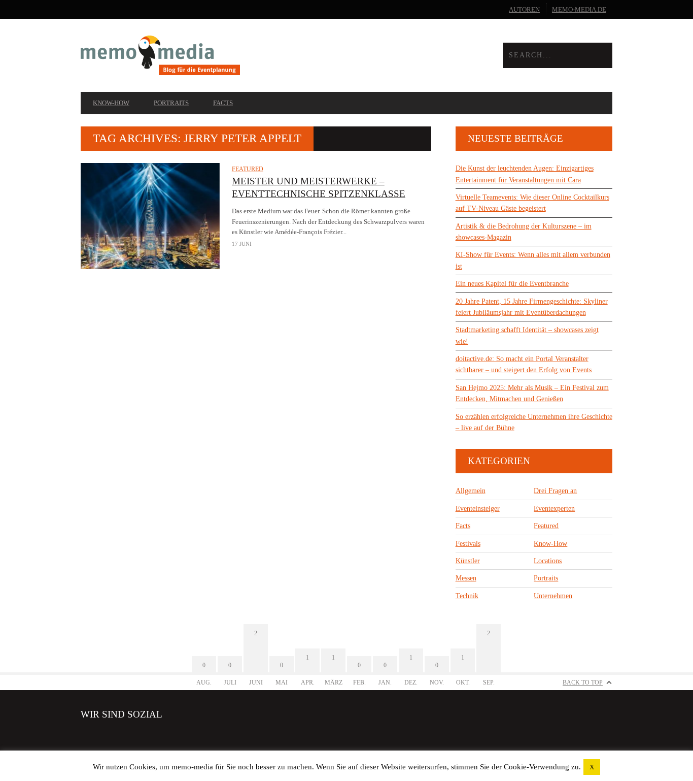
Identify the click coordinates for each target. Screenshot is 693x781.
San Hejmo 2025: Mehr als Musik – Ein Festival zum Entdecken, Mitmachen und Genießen (532, 393)
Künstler (468, 561)
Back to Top (583, 682)
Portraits (171, 103)
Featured (247, 169)
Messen (466, 578)
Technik (467, 596)
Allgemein (471, 491)
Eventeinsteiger (478, 508)
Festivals (468, 543)
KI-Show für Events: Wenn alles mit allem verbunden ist (533, 260)
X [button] (592, 767)
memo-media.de (579, 9)
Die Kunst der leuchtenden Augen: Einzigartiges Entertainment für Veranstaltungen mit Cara (525, 174)
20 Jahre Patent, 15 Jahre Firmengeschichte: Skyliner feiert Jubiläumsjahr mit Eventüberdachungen (532, 307)
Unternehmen (553, 596)
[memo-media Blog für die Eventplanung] (213, 56)
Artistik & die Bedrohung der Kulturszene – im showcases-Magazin (524, 231)
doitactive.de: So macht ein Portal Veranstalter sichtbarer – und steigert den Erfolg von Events (524, 364)
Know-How (111, 103)
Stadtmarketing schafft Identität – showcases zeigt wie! (527, 335)
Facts (223, 103)
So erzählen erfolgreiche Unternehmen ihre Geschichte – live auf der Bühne (534, 422)
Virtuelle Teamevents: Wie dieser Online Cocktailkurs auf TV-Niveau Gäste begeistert (532, 202)
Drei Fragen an (555, 491)
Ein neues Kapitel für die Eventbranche (512, 283)
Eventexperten (554, 508)
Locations (548, 561)
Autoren (524, 9)
